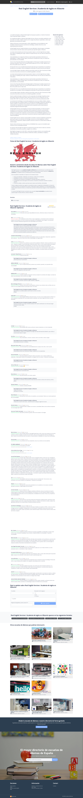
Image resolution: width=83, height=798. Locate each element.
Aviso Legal (34, 787)
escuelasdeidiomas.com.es (18, 1)
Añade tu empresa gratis (62, 2)
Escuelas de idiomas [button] (50, 2)
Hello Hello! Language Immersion (38, 640)
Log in (71, 2)
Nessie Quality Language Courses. (17, 658)
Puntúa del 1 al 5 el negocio (39, 591)
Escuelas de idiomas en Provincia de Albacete (23, 6)
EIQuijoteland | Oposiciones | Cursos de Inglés (20, 676)
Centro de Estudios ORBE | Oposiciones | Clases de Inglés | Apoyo (40, 712)
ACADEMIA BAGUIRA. (36, 658)
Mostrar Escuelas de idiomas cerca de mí (41, 762)
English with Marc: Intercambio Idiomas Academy (62, 641)
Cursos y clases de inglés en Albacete (64, 618)
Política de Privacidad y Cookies (37, 788)
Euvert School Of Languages (59, 676)
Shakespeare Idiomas (36, 693)
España (11, 6)
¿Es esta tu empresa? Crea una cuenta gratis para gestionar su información (24, 138)
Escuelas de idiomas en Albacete (61, 6)
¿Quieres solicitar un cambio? (15, 137)
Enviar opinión (45, 603)
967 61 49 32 (34, 13)
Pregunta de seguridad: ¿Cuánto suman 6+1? (19, 602)
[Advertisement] (57, 25)
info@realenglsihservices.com (46, 13)
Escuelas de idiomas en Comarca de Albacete (43, 6)
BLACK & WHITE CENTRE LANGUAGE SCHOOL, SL (41, 677)
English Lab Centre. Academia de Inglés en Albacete (19, 712)
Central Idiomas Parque (15, 693)
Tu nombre (13, 591)
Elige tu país (14, 796)
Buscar (55, 759)
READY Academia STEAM (58, 711)
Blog (11, 789)
